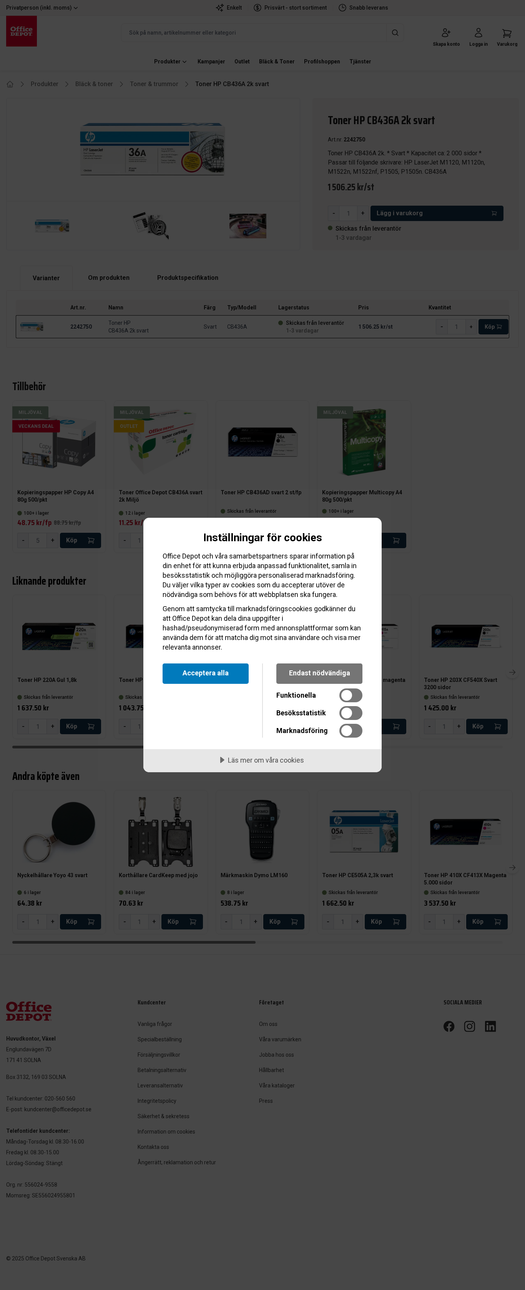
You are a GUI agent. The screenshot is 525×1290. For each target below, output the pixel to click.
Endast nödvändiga (319, 673)
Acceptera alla (206, 673)
